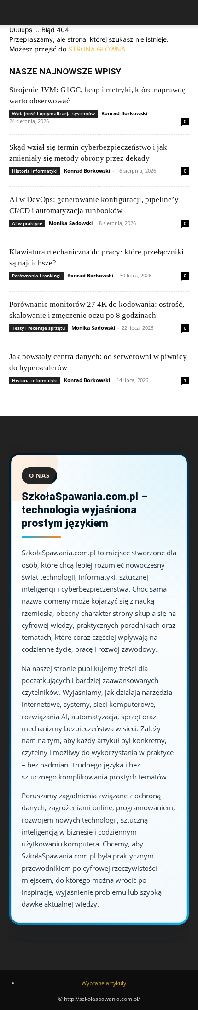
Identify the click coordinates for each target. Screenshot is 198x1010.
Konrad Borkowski (124, 113)
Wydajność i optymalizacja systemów (53, 113)
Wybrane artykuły (104, 983)
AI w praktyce (27, 223)
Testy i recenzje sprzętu (38, 328)
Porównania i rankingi (36, 275)
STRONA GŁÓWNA (96, 49)
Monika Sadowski (71, 223)
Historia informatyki (35, 171)
